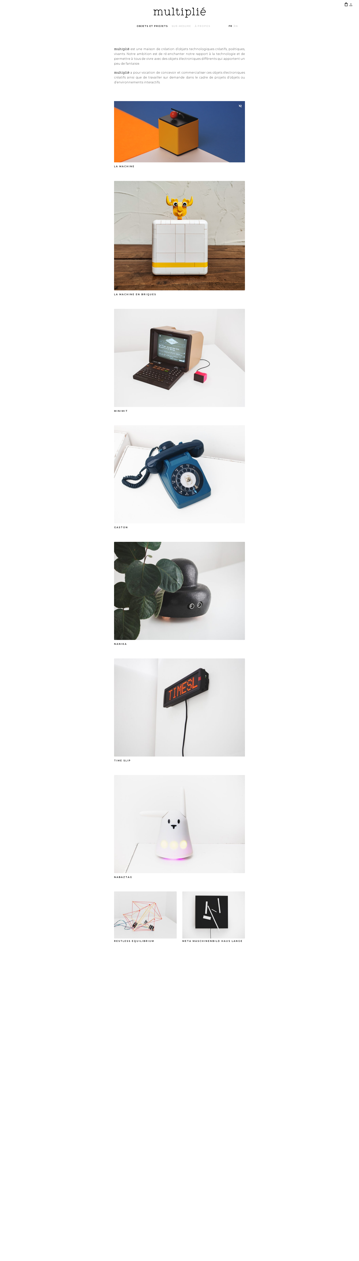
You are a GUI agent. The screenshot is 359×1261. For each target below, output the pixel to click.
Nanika (120, 644)
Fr (230, 26)
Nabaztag (123, 877)
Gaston (121, 527)
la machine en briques (135, 294)
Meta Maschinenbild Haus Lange (212, 941)
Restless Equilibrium (134, 941)
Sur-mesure (181, 26)
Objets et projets (152, 26)
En (236, 26)
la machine (124, 166)
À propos (202, 26)
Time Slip (122, 760)
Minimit (121, 411)
